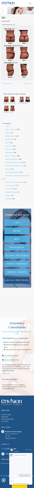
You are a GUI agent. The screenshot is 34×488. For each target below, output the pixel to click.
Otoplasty (8, 195)
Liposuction (9, 146)
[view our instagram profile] (4, 448)
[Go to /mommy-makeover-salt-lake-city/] (17, 264)
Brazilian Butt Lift (10, 136)
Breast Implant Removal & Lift (14, 166)
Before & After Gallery (7, 419)
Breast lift (8, 169)
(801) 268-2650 (11, 454)
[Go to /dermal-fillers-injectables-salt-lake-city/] (17, 255)
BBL (4, 17)
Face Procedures (10, 185)
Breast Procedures (11, 156)
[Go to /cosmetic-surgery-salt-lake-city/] (17, 272)
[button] (17, 311)
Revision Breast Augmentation (14, 182)
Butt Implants (9, 139)
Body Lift (8, 133)
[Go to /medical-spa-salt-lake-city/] (17, 247)
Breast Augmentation (12, 159)
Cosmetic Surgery (6, 414)
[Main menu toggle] (30, 3)
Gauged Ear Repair (11, 192)
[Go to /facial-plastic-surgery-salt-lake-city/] (17, 222)
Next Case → (28, 83)
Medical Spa (4, 417)
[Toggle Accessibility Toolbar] (4, 480)
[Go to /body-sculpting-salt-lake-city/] (17, 239)
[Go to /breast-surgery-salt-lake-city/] (17, 231)
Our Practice (4, 421)
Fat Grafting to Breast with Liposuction (17, 176)
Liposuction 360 (9, 103)
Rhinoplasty (9, 199)
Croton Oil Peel (10, 189)
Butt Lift (7, 143)
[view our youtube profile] (8, 448)
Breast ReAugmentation (12, 172)
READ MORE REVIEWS (17, 311)
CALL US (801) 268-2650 (11, 355)
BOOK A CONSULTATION (11, 360)
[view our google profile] (6, 448)
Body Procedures (10, 129)
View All (7, 126)
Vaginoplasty (9, 152)
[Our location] (33, 476)
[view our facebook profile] (2, 448)
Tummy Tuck (9, 149)
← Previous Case (7, 83)
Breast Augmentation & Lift (13, 162)
